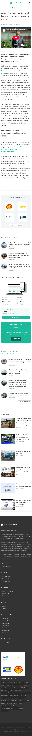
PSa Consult (20, 700)
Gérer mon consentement (21, 731)
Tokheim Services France (7, 708)
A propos (4, 564)
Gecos (28, 693)
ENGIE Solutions (5, 690)
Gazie (23, 693)
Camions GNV (6, 623)
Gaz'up (19, 693)
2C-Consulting (5, 682)
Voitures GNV (5, 618)
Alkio (11, 682)
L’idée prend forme (15, 698)
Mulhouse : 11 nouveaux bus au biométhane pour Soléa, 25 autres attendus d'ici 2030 (18, 255)
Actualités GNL (6, 581)
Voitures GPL (5, 643)
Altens (15, 682)
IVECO (7, 698)
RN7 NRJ (27, 700)
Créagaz (16, 687)
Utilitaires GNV (6, 621)
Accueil (13, 7)
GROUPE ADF (4, 695)
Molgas (23, 698)
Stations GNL (5, 593)
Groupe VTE (23, 695)
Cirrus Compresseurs (6, 687)
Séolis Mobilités (13, 703)
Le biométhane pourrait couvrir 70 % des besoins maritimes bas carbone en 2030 (19, 244)
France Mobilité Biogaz (16, 690)
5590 (18, 24)
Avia (20, 682)
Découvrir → (16, 317)
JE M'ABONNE (16, 339)
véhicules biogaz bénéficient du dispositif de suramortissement (13, 149)
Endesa (26, 687)
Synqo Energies (5, 705)
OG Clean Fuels (5, 700)
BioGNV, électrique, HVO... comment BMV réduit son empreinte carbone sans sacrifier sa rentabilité (19, 361)
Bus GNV (4, 628)
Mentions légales (8, 731)
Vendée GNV (4, 711)
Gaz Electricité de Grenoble (8, 693)
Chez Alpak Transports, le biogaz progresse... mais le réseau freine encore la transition (18, 371)
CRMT (21, 687)
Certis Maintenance (24, 685)
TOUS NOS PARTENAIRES (16, 225)
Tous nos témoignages (24, 401)
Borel (2, 685)
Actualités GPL (6, 578)
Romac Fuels (4, 703)
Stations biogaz (6, 596)
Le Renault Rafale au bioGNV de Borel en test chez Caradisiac (22, 437)
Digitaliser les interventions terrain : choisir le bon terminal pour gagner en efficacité (19, 266)
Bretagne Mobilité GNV (11, 685)
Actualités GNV (6, 576)
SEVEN (20, 703)
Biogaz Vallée (26, 682)
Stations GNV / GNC (7, 591)
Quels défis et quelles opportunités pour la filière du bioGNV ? (23, 470)
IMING (2, 698)
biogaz (3, 73)
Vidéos (18, 7)
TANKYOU (13, 705)
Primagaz (13, 700)
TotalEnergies (19, 708)
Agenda (4, 608)
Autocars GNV (6, 630)
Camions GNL (5, 625)
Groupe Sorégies (14, 695)
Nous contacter (6, 566)
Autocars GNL (5, 632)
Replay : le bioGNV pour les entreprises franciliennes (23, 502)
